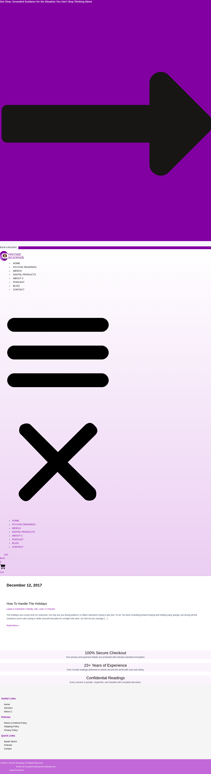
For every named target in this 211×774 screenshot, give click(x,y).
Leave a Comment (16, 609)
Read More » (13, 625)
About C (18, 278)
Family (29, 609)
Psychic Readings (25, 267)
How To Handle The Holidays (27, 603)
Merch (17, 271)
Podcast (19, 282)
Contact (18, 289)
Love (41, 609)
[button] (58, 407)
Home (16, 263)
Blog (16, 286)
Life (35, 609)
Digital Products (24, 274)
